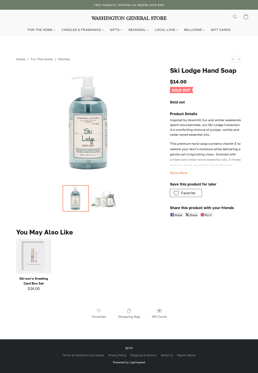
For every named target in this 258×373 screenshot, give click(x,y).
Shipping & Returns (143, 355)
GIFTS (115, 30)
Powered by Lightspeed (129, 362)
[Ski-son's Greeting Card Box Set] (33, 256)
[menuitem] (233, 59)
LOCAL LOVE (165, 30)
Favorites (99, 317)
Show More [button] (178, 173)
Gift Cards (159, 317)
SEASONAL (137, 30)
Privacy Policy (117, 355)
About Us (167, 355)
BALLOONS (193, 30)
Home (20, 59)
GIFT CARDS (220, 30)
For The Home (42, 59)
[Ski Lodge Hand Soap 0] (76, 198)
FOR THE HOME (40, 30)
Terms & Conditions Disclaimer (83, 355)
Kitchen (64, 59)
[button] (129, 19)
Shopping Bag (129, 317)
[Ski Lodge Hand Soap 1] (104, 198)
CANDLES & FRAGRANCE (81, 30)
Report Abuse (186, 355)
